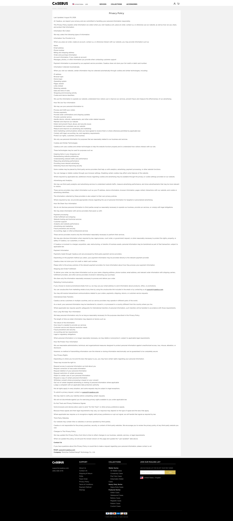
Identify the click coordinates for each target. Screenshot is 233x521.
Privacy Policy (84, 482)
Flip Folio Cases (116, 476)
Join (170, 472)
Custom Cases (115, 506)
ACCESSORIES (131, 4)
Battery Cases (115, 498)
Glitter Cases (114, 492)
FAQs (81, 476)
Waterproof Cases (116, 495)
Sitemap (82, 490)
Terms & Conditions (86, 484)
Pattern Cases (115, 503)
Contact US (83, 471)
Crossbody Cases (116, 473)
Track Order (83, 479)
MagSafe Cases (115, 501)
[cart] (178, 3)
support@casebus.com (155, 289)
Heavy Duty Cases (116, 487)
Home (54, 8)
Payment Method (85, 487)
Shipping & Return (85, 473)
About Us (82, 468)
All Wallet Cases (116, 471)
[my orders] (174, 3)
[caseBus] (60, 3)
